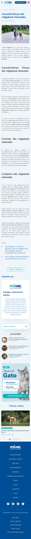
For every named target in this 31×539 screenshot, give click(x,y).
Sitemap (15, 498)
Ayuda (15, 485)
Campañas (15, 472)
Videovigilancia (15, 525)
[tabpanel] (15, 424)
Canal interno (15, 521)
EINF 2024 (15, 518)
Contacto (15, 489)
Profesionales (15, 468)
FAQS (15, 493)
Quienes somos (15, 455)
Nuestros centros (15, 459)
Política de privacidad (15, 532)
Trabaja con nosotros (15, 476)
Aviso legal (15, 529)
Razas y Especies (9, 10)
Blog (15, 480)
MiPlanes (15, 463)
